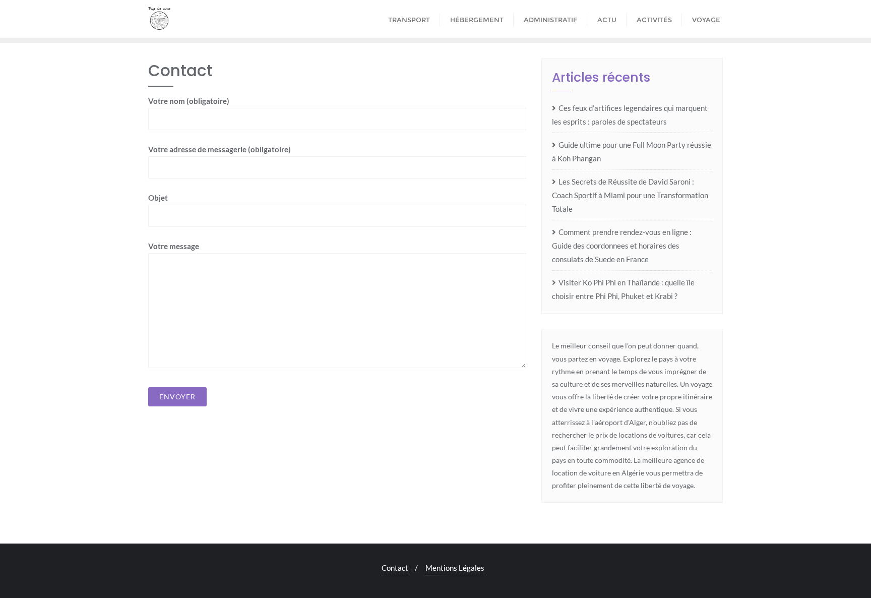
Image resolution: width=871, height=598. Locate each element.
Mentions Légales (454, 567)
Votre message (173, 246)
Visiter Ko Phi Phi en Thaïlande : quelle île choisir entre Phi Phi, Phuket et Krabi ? (623, 289)
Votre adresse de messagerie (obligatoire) (219, 149)
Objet (158, 197)
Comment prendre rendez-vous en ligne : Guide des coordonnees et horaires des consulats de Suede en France (622, 245)
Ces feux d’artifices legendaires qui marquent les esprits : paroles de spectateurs (630, 114)
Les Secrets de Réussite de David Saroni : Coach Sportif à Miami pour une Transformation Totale (630, 195)
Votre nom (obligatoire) (188, 100)
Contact (395, 567)
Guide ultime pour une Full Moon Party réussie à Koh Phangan (631, 151)
